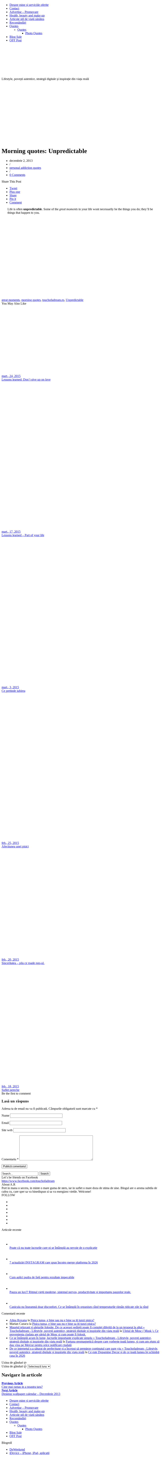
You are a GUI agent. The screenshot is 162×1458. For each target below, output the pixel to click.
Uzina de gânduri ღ (14, 1366)
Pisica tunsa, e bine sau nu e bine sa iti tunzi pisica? (62, 1320)
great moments (11, 300)
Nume (5, 1115)
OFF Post (15, 40)
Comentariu (10, 1159)
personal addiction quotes (25, 167)
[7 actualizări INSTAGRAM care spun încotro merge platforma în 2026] (14, 1259)
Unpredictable (74, 300)
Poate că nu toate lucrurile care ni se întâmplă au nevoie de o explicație (53, 1247)
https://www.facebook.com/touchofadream (28, 1181)
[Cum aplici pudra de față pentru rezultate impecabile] (14, 1273)
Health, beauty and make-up (27, 15)
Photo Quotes (33, 33)
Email (5, 1122)
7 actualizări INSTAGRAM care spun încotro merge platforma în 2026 (53, 1262)
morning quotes (31, 300)
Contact (14, 8)
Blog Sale (15, 36)
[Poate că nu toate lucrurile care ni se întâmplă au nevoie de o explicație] (14, 1244)
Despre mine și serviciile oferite (29, 5)
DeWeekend (17, 1449)
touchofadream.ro (53, 300)
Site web (7, 1130)
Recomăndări (17, 22)
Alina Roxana (18, 1320)
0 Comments (17, 175)
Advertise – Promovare (23, 12)
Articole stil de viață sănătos (26, 19)
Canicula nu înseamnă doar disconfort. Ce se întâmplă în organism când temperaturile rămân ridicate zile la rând (78, 1306)
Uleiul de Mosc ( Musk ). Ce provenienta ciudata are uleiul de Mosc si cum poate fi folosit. (83, 1332)
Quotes (13, 26)
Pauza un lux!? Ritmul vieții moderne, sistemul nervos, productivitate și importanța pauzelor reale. (70, 1292)
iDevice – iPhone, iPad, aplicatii (29, 1453)
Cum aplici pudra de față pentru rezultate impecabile (41, 1277)
